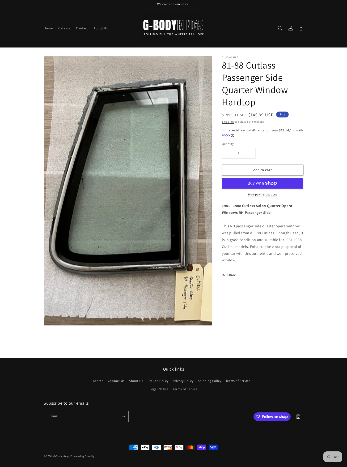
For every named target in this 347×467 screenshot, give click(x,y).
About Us (136, 381)
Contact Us (116, 381)
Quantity (228, 144)
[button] (280, 28)
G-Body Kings (61, 456)
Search (98, 381)
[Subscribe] (123, 416)
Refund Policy (158, 381)
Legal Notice (158, 389)
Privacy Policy (183, 381)
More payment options (262, 194)
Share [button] (231, 275)
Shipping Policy (209, 381)
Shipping (228, 121)
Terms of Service (238, 381)
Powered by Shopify (82, 456)
